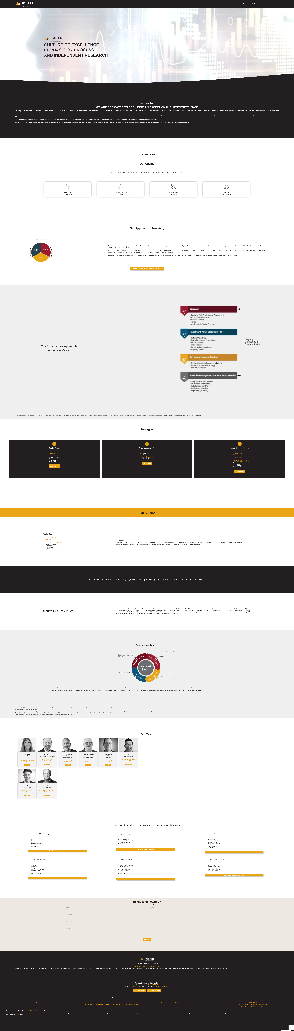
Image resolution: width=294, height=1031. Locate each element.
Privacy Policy (138, 966)
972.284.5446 (108, 761)
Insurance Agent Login (117, 1004)
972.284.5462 (67, 761)
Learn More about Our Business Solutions (57, 877)
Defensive (238, 456)
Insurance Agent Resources (132, 1004)
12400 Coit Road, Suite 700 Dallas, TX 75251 (147, 984)
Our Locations (46, 1002)
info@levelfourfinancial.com (161, 986)
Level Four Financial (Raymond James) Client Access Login (253, 1004)
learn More (54, 466)
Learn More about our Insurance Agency (57, 850)
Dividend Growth (53, 454)
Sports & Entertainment (185, 1002)
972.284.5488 (47, 760)
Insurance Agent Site (89, 1004)
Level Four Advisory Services (92, 1002)
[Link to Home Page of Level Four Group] (25, 3)
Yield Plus (238, 457)
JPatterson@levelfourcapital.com (47, 790)
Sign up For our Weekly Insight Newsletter (147, 268)
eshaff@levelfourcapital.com (27, 790)
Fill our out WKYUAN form (233, 852)
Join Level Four (271, 3)
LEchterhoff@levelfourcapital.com (68, 760)
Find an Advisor (154, 990)
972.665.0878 (128, 760)
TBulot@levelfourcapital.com (47, 759)
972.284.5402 (27, 791)
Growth (235, 452)
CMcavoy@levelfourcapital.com (108, 760)
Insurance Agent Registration (103, 1004)
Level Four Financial (140, 1002)
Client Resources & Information (59, 1002)
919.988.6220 (88, 761)
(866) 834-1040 (133, 986)
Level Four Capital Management (125, 1002)
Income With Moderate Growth (240, 460)
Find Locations (139, 990)
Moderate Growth (237, 453)
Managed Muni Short (148, 457)
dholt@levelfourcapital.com (128, 759)
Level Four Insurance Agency (171, 1002)
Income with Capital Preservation (241, 461)
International (52, 453)
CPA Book (196, 1002)
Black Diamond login (253, 1002)
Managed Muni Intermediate (150, 456)
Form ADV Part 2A (147, 966)
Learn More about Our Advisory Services (146, 879)
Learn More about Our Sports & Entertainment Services (234, 875)
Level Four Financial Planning (155, 1002)
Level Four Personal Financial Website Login (253, 1000)
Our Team (17, 1002)
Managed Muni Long (148, 454)
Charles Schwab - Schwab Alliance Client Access (252, 1006)
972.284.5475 (27, 761)
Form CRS (156, 966)
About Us (245, 3)
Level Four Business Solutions (108, 1002)
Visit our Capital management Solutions (146, 849)
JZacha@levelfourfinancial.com (27, 760)
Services (254, 3)
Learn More (27, 765)
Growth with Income (238, 454)
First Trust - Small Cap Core (56, 456)
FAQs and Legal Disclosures (76, 1002)
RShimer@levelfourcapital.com (88, 760)
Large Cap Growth (53, 452)
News (262, 3)
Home (237, 3)
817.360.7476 (47, 791)
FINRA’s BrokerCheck (33, 1010)
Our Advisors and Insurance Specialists (31, 1002)
